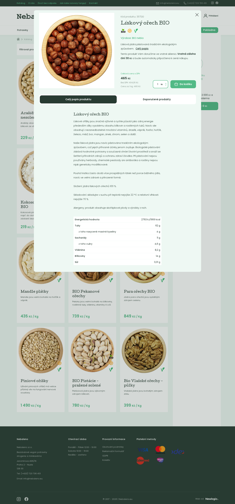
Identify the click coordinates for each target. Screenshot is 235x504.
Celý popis (142, 48)
